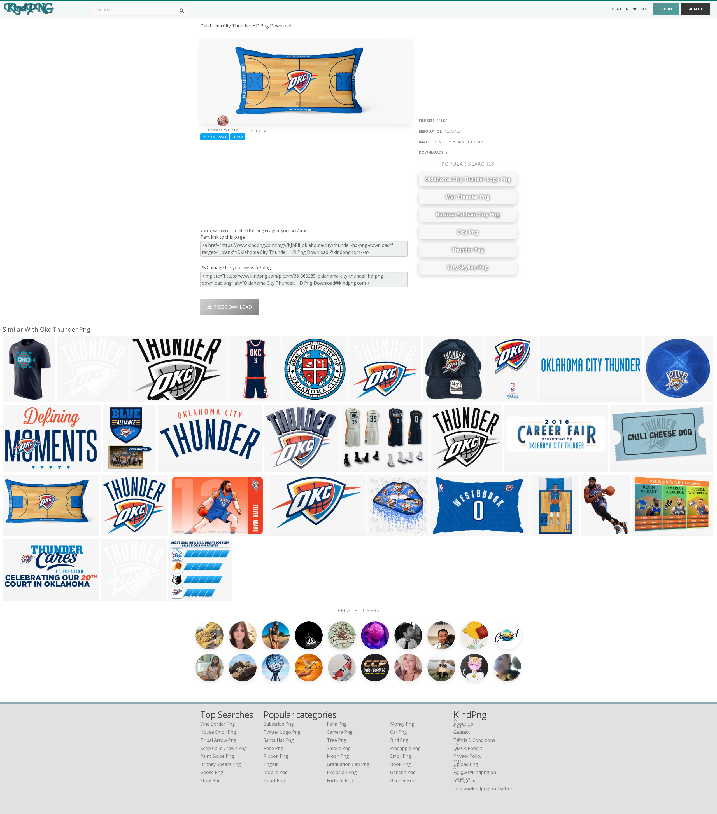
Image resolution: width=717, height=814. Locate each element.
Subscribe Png (279, 724)
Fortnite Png (340, 780)
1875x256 (551, 398)
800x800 (179, 597)
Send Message (214, 137)
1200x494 (515, 468)
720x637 (274, 468)
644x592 (67, 398)
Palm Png (337, 724)
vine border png (217, 724)
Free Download (232, 307)
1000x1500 (241, 398)
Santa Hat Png (279, 740)
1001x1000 (656, 398)
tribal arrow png (218, 740)
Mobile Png (276, 772)
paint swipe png (217, 756)
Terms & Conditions (474, 740)
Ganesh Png (403, 772)
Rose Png (273, 748)
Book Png (400, 764)
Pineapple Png (405, 748)
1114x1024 (114, 532)
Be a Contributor (629, 8)
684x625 (359, 398)
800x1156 (541, 532)
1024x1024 (15, 532)
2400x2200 (443, 468)
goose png (211, 772)
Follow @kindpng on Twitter (483, 788)
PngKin (271, 764)
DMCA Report (467, 748)
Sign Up (695, 8)
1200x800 (114, 468)
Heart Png (274, 780)
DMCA (237, 137)
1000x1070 (435, 398)
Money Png (402, 724)
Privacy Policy (467, 756)
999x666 (180, 532)
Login (666, 8)
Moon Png (338, 756)
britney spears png (220, 764)
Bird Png (399, 740)
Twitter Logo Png (282, 732)
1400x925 (352, 468)
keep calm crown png (223, 748)
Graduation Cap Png (348, 764)
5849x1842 (15, 468)
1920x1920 (295, 398)
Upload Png (465, 764)
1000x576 (621, 468)
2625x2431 (113, 597)
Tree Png (336, 740)
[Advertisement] (306, 183)
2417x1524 (443, 532)
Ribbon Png (276, 756)
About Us (463, 724)
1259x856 (141, 398)
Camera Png (340, 732)
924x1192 (592, 532)
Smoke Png (339, 748)
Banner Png (402, 780)
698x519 (642, 532)
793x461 (279, 532)
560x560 (13, 398)
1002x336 (14, 597)
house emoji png (218, 732)
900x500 (168, 468)
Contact (461, 732)
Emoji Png (400, 756)
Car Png (398, 732)
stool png (210, 780)
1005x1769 (498, 398)
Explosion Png (342, 772)
